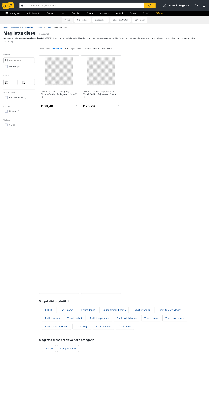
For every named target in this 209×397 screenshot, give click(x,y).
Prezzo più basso (73, 48)
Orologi (133, 13)
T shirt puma (151, 318)
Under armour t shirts (114, 309)
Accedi (173, 5)
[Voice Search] (22, 5)
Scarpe (90, 13)
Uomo (62, 13)
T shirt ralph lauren (127, 318)
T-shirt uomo (66, 309)
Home (5, 27)
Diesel (67, 20)
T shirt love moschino (56, 326)
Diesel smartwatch (120, 20)
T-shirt (48, 27)
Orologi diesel (82, 20)
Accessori (104, 13)
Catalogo (15, 27)
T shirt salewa (52, 318)
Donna (50, 13)
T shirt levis (125, 326)
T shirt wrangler (141, 309)
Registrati (184, 5)
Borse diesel (140, 20)
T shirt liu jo (81, 326)
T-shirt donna (88, 309)
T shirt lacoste (103, 326)
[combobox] (81, 5)
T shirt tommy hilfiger (169, 309)
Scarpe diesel (100, 20)
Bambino (76, 13)
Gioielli (146, 13)
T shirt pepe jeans (99, 318)
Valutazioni (107, 48)
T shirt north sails (174, 318)
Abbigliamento (33, 13)
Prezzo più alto (92, 48)
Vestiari (119, 13)
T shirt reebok (74, 318)
